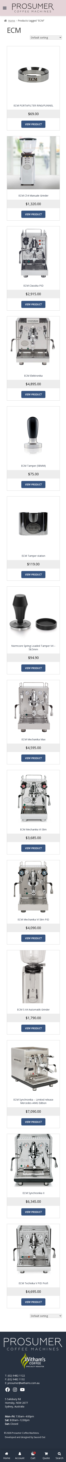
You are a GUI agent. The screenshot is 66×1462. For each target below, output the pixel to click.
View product (33, 124)
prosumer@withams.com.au (24, 1383)
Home (11, 20)
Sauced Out (39, 1437)
